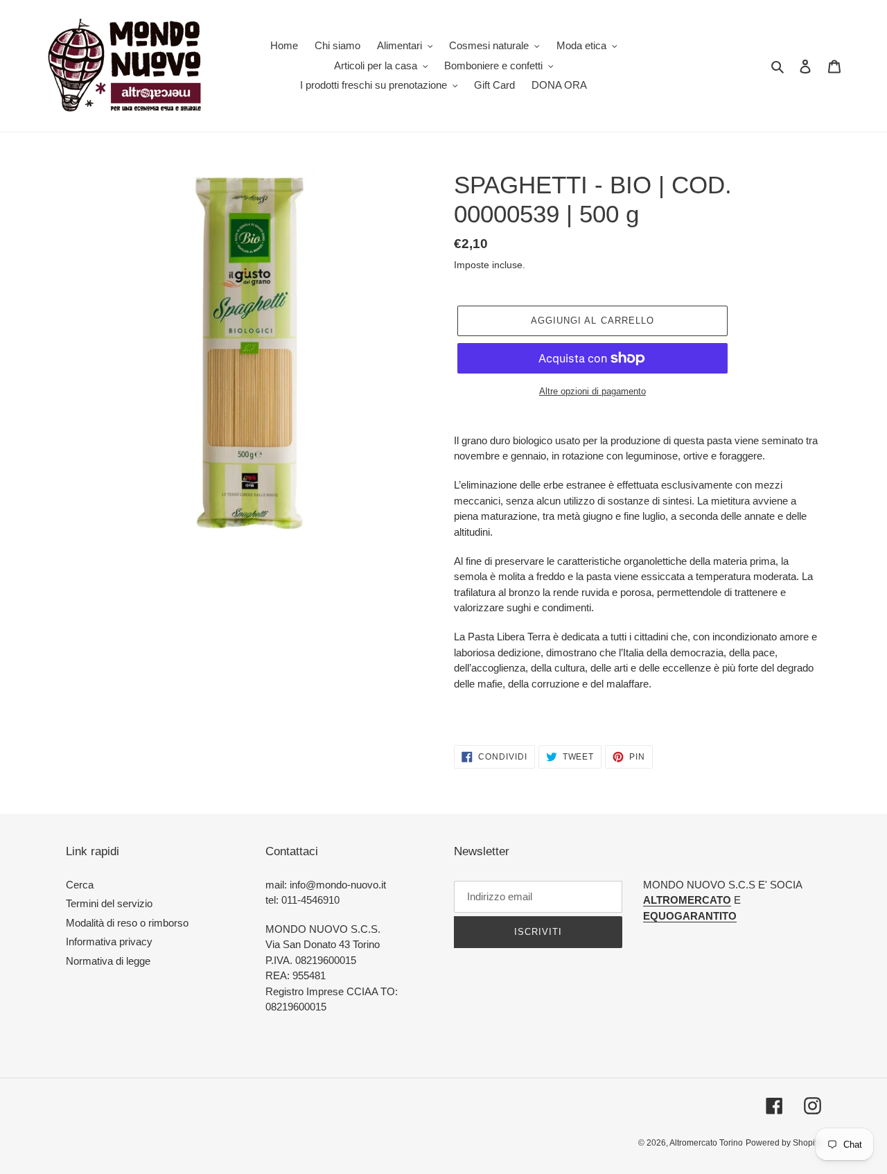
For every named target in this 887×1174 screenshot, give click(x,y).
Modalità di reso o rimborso (127, 923)
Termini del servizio (109, 903)
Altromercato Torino (706, 1143)
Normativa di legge (108, 961)
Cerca (80, 885)
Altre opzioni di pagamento (592, 391)
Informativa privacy (109, 941)
